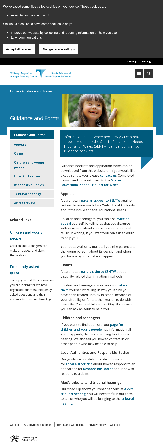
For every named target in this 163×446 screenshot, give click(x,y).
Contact (15, 424)
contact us (108, 175)
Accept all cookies (19, 49)
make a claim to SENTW (98, 271)
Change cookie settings (58, 49)
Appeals (20, 144)
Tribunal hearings (27, 194)
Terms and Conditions (70, 424)
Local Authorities (79, 364)
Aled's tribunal (25, 203)
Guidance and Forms (37, 91)
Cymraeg (146, 61)
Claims (19, 153)
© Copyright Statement (38, 424)
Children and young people (29, 164)
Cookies (115, 424)
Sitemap (132, 61)
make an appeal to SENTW (100, 200)
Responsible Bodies (98, 369)
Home (14, 91)
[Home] (40, 74)
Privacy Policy (97, 424)
